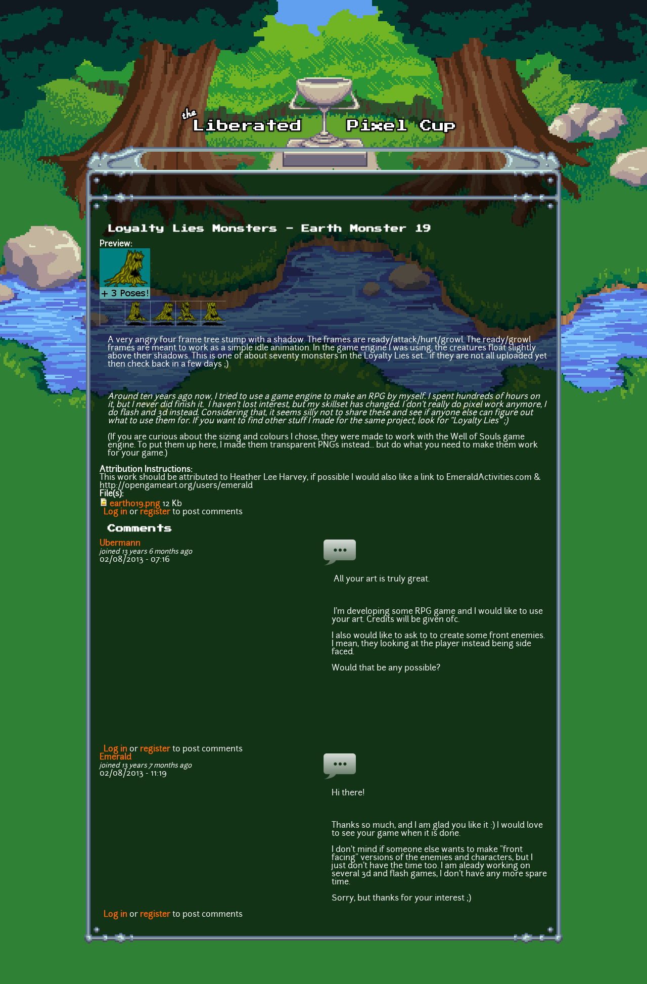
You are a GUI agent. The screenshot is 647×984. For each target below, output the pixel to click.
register (155, 512)
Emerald (115, 757)
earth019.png (135, 504)
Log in (115, 512)
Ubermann (120, 544)
